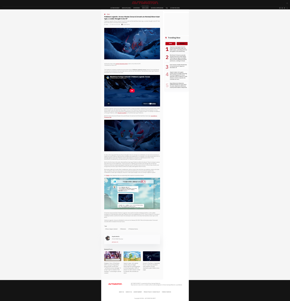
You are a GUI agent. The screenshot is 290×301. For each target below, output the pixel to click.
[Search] (287, 8)
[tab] (170, 43)
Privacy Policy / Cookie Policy (152, 292)
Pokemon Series (133, 229)
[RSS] (284, 8)
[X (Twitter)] (279, 8)
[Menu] (287, 3)
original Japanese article (122, 64)
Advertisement (138, 292)
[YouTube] (282, 8)
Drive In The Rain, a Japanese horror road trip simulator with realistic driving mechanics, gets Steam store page (151, 266)
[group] (176, 68)
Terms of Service (166, 292)
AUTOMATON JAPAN (175, 8)
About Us (121, 292)
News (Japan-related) (111, 229)
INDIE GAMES (145, 8)
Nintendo (123, 229)
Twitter (107, 175)
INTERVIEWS (136, 8)
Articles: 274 (115, 242)
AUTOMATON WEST (115, 8)
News (107, 24)
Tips (167, 8)
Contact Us (129, 292)
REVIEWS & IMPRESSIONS (157, 8)
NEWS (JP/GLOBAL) (126, 8)
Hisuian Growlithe (122, 113)
